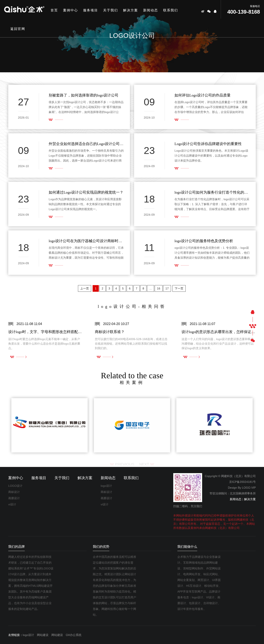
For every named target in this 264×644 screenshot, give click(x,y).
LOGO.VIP (249, 487)
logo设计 (106, 485)
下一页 (179, 288)
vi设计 (12, 504)
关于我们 (110, 10)
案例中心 (70, 10)
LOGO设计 (15, 485)
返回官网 (17, 29)
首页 (54, 10)
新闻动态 (150, 10)
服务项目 (90, 10)
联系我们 (170, 10)
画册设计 (14, 498)
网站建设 (42, 635)
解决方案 (130, 10)
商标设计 (14, 492)
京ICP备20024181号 (242, 481)
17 (167, 288)
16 (158, 288)
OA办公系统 (73, 635)
